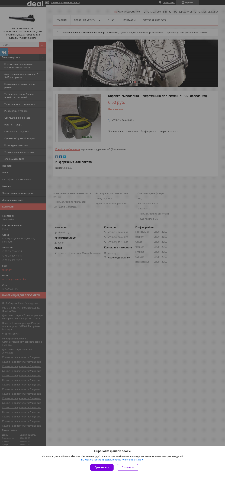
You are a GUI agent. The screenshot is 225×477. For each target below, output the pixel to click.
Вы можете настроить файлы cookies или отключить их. (111, 459)
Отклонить (128, 467)
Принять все (102, 467)
